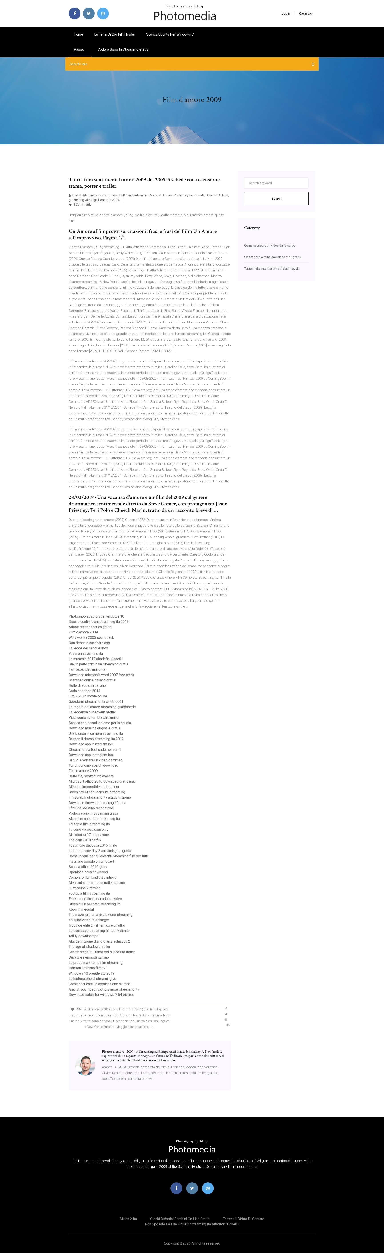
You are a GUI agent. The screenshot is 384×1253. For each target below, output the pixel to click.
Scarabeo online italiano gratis (92, 680)
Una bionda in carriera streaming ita (96, 733)
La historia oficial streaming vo (92, 979)
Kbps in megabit (81, 909)
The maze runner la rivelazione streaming (100, 915)
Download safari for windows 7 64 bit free (101, 995)
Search (277, 198)
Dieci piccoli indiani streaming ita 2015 (99, 622)
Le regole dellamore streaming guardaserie (102, 707)
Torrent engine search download (93, 765)
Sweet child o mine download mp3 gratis (272, 257)
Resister (305, 13)
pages (79, 49)
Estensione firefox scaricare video (95, 899)
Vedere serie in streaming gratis (123, 49)
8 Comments (82, 204)
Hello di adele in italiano (87, 685)
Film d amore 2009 (83, 632)
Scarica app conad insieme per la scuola (100, 723)
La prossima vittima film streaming (95, 963)
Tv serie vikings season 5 (88, 829)
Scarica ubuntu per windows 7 (170, 34)
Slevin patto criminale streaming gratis (98, 664)
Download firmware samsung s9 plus (97, 803)
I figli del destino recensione (91, 808)
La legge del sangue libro (88, 648)
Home (78, 34)
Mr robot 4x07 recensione (89, 835)
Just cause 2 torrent (84, 888)
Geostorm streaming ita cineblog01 (96, 701)
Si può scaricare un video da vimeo (96, 760)
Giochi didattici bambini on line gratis (180, 1219)
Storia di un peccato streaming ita (94, 904)
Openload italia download (88, 872)
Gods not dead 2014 (84, 691)
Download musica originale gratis (94, 728)
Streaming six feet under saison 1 (95, 749)
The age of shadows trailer (89, 947)
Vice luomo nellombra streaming (94, 717)
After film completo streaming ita (94, 819)
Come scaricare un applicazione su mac (99, 984)
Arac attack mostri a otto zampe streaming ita (104, 989)
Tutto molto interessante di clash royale (272, 268)
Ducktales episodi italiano (89, 957)
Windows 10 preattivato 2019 (91, 973)
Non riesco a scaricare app (89, 643)
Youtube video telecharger (89, 920)
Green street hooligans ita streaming (97, 792)
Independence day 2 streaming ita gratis (100, 851)
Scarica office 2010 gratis (88, 867)
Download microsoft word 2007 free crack (101, 675)
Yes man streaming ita (86, 653)
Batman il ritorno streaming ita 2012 (96, 739)
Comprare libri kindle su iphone (93, 877)
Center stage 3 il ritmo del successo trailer (102, 952)
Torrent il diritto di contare (243, 1219)
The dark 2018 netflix (85, 840)
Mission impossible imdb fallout (94, 787)
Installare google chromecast (91, 861)
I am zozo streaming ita (87, 669)
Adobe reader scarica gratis (90, 627)
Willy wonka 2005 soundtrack (91, 637)
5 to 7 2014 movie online (88, 696)
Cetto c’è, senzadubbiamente (91, 776)
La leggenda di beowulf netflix (92, 712)
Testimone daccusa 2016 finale (93, 845)
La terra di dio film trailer (114, 34)
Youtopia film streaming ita (89, 824)
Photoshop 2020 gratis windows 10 (96, 616)
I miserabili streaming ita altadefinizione (100, 797)
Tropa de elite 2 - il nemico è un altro (97, 925)
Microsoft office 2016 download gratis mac (102, 781)
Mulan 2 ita (128, 1219)
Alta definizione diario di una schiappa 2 (99, 941)
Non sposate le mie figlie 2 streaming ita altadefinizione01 (192, 1224)
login (285, 13)
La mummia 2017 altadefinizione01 (96, 659)
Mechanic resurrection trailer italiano (97, 883)
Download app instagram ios (91, 744)
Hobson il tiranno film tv (87, 968)
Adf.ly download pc (83, 936)
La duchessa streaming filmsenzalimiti (99, 931)
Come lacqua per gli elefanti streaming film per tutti (108, 856)
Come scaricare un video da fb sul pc (269, 245)
